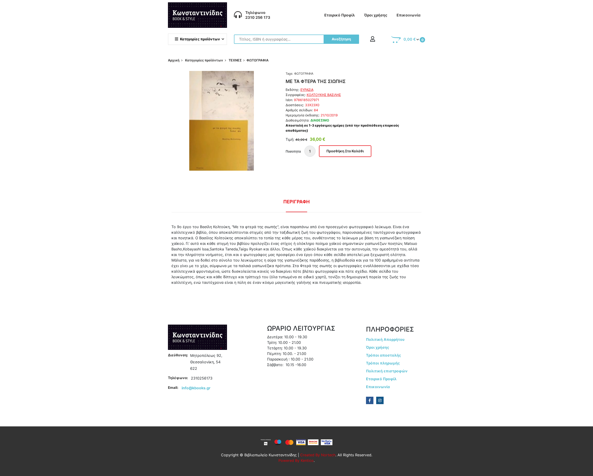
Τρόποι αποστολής (383, 355)
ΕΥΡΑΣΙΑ (306, 90)
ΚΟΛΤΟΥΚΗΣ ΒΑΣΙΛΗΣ (324, 95)
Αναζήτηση (341, 39)
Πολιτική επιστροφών (386, 371)
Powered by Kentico (296, 460)
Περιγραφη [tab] (296, 201)
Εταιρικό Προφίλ (339, 15)
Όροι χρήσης (375, 15)
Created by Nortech (317, 455)
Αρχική (174, 60)
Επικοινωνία (408, 15)
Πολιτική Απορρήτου (385, 339)
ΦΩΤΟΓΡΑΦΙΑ (303, 73)
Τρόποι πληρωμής (383, 363)
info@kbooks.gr (196, 388)
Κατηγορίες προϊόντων (200, 39)
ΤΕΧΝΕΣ (235, 60)
